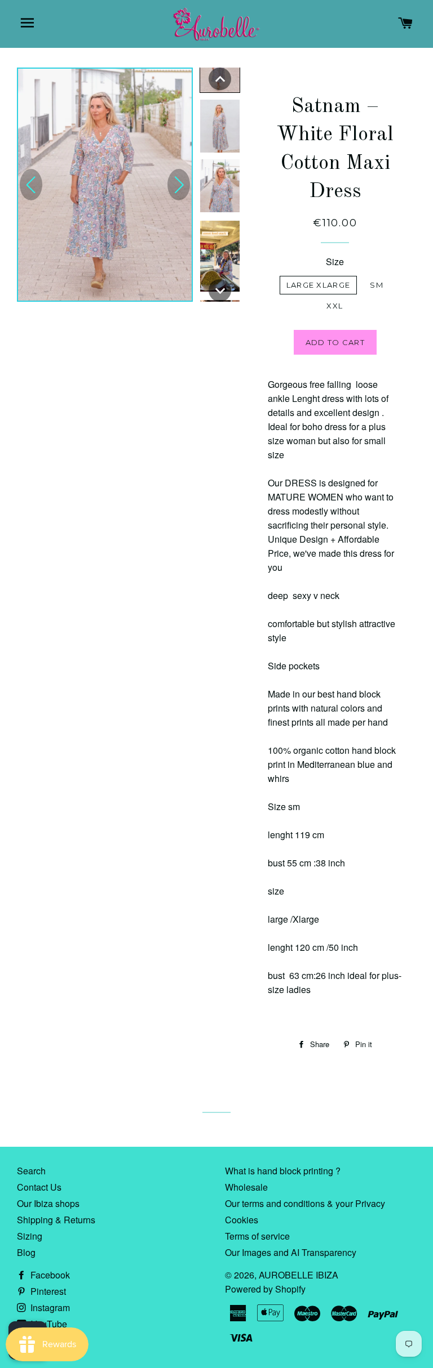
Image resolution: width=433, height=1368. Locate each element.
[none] (220, 79)
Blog (26, 1252)
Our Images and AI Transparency (290, 1252)
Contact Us (39, 1187)
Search (31, 1170)
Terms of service (257, 1236)
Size (335, 261)
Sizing (29, 1236)
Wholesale (246, 1187)
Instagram (49, 1307)
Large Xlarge (318, 284)
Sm (376, 284)
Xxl (334, 305)
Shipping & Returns (56, 1219)
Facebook (49, 1274)
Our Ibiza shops (48, 1203)
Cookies (241, 1219)
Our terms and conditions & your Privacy (305, 1203)
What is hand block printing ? (283, 1170)
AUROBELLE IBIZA (298, 1274)
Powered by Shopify (265, 1288)
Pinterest (47, 1291)
